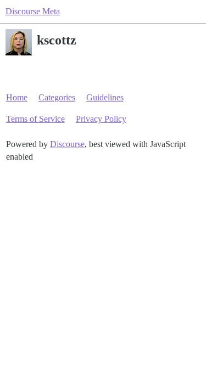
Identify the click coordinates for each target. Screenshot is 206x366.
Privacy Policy (101, 118)
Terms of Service (35, 118)
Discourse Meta (32, 11)
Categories (56, 97)
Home (16, 97)
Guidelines (105, 97)
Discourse (67, 144)
